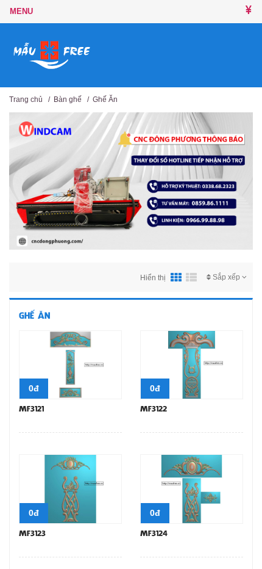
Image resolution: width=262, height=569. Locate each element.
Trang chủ (26, 99)
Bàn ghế (68, 99)
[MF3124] (192, 488)
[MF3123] (70, 488)
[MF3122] (192, 364)
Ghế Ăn (105, 99)
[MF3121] (70, 364)
